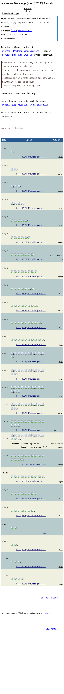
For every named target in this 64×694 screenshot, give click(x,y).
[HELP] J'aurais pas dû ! (33, 157)
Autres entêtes (9, 38)
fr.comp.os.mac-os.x (21, 30)
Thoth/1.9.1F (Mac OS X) (29, 38)
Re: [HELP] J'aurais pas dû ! (31, 174)
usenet (47, 613)
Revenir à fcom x (28, 10)
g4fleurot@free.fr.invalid (17, 55)
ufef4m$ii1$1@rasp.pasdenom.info (20, 51)
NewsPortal (52, 629)
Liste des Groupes (10, 13)
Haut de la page (49, 598)
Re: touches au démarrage (33, 464)
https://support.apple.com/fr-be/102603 (24, 105)
